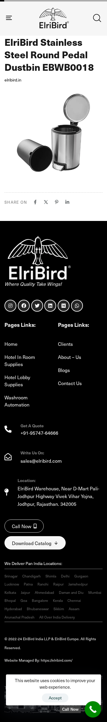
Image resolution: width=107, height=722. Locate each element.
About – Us (69, 356)
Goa (24, 600)
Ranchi (42, 584)
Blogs (64, 369)
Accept (55, 698)
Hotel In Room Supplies (19, 360)
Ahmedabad (44, 592)
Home (11, 343)
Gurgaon (81, 576)
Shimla (50, 576)
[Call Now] (93, 709)
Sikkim (59, 608)
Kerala (58, 600)
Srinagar (11, 576)
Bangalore (40, 600)
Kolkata (10, 592)
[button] (97, 18)
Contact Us (70, 383)
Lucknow (11, 584)
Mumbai (94, 592)
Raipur (58, 584)
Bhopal (10, 600)
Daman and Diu (71, 592)
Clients (65, 343)
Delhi (65, 576)
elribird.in (12, 80)
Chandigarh (31, 576)
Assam (74, 608)
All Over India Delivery (57, 617)
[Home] (37, 257)
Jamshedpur (78, 584)
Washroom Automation (16, 401)
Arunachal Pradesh (19, 617)
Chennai (74, 600)
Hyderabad (13, 608)
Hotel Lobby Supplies (17, 380)
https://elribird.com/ (60, 660)
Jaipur (25, 592)
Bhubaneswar (38, 608)
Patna (28, 584)
